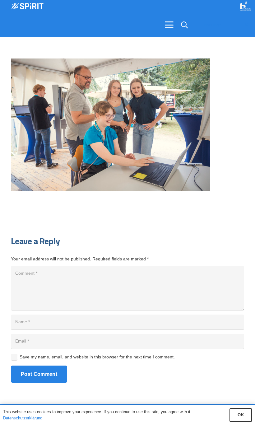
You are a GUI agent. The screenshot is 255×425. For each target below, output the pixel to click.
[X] (246, 25)
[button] (169, 25)
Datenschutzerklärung (22, 418)
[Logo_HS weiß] (245, 6)
